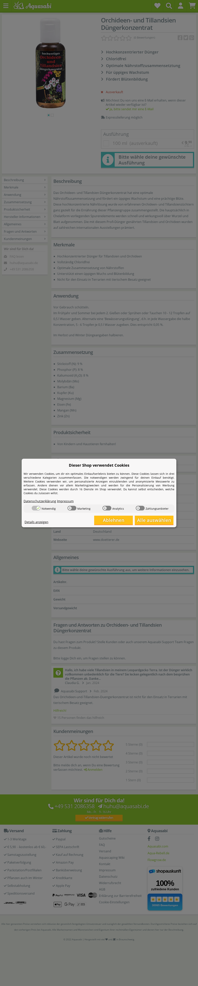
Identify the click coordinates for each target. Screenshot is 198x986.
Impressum (65, 501)
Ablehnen (113, 520)
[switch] (36, 508)
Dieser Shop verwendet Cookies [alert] (99, 465)
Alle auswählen (154, 520)
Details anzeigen (36, 522)
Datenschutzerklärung (40, 501)
